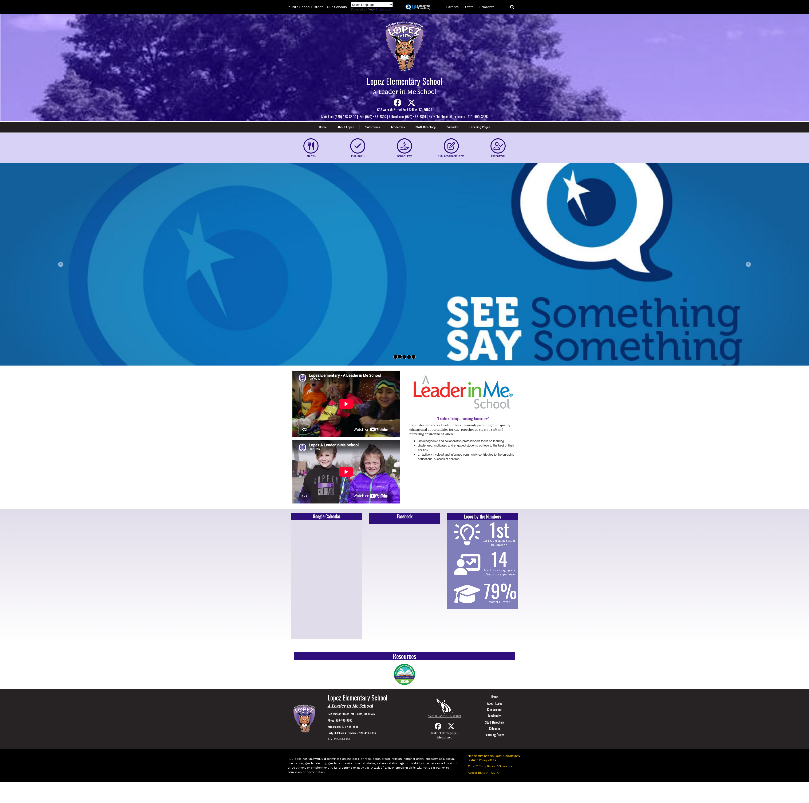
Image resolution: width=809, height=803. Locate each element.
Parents (452, 7)
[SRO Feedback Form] (451, 145)
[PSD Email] (357, 145)
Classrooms (372, 127)
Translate (383, 9)
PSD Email (358, 156)
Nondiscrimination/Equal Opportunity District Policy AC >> (494, 757)
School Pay (404, 156)
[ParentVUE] (498, 145)
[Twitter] (411, 104)
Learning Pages (479, 127)
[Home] (304, 717)
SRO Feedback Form (451, 156)
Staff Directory (425, 127)
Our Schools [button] (337, 7)
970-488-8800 (343, 719)
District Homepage (444, 732)
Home (323, 127)
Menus (311, 156)
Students (487, 7)
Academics (398, 127)
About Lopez (346, 127)
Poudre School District (305, 7)
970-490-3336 (367, 732)
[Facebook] (397, 104)
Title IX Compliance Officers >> (490, 765)
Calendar (452, 127)
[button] (512, 7)
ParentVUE (498, 156)
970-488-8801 (350, 725)
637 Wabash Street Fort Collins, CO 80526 (351, 713)
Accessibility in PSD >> (484, 771)
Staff (469, 7)
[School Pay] (404, 145)
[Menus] (311, 145)
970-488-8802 (342, 738)
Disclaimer (444, 736)
